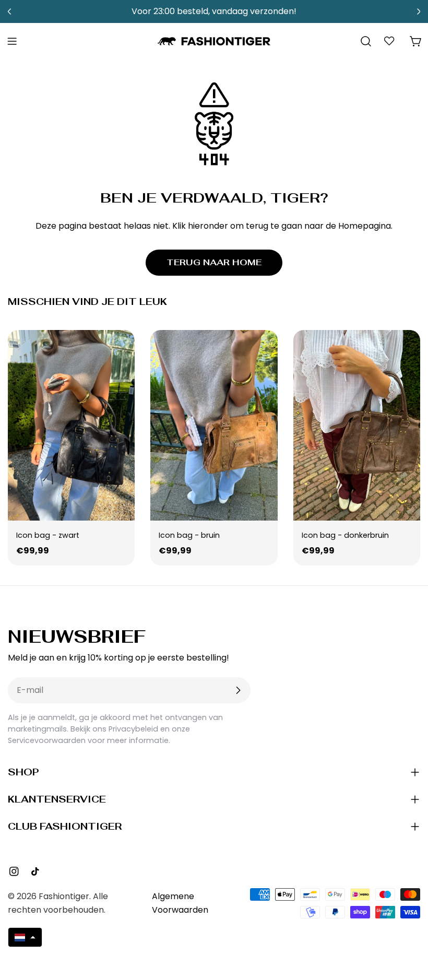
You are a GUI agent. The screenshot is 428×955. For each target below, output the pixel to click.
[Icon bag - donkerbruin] (356, 425)
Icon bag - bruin (189, 535)
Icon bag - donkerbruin (345, 535)
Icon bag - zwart (47, 535)
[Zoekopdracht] (365, 41)
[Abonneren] (238, 690)
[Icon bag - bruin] (213, 425)
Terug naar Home (214, 262)
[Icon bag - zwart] (71, 425)
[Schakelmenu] (12, 41)
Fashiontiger (64, 896)
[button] (25, 937)
